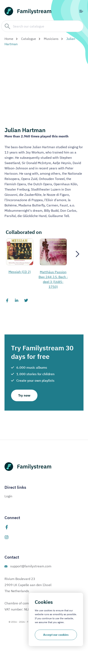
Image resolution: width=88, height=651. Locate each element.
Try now (24, 395)
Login (8, 496)
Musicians (51, 39)
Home (9, 39)
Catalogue (28, 39)
